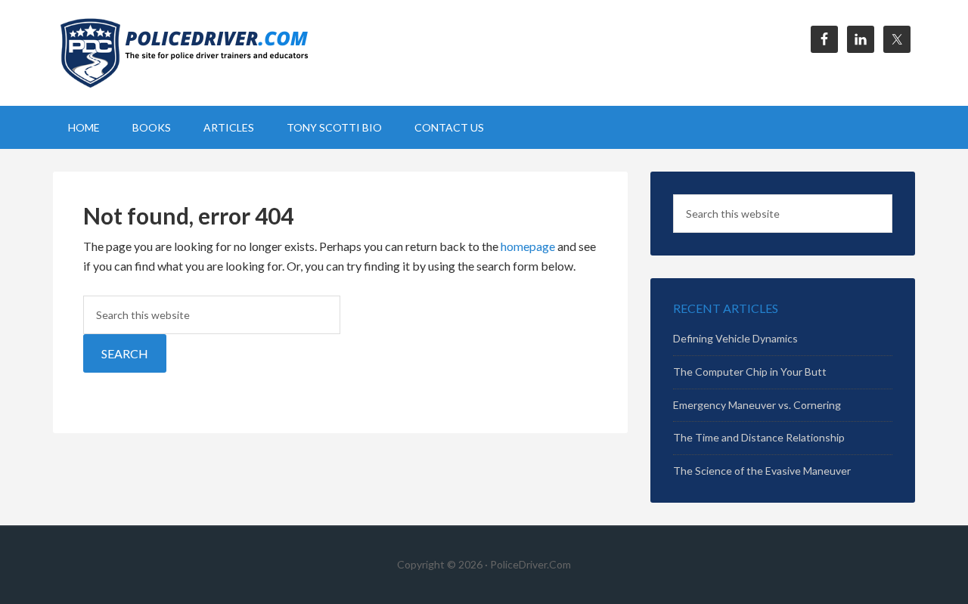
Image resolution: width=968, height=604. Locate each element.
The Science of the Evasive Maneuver (762, 470)
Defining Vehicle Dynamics (735, 338)
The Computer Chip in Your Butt (750, 371)
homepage (528, 246)
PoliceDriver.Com (181, 53)
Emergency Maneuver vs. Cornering (757, 404)
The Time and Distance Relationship (759, 437)
